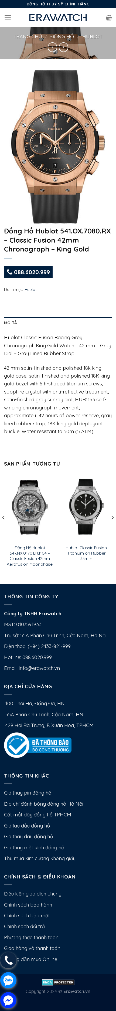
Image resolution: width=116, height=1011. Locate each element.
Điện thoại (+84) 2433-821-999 (37, 646)
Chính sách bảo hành (28, 905)
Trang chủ (27, 36)
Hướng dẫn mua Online (30, 959)
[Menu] (8, 17)
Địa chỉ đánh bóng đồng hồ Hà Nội (43, 804)
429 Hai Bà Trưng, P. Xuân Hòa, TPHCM (49, 725)
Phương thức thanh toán (31, 937)
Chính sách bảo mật (27, 915)
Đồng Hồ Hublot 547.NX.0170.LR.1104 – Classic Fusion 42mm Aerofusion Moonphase (30, 556)
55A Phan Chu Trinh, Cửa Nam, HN (43, 714)
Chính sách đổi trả (24, 926)
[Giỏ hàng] (109, 17)
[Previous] (3, 528)
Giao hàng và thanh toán (32, 948)
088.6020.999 (31, 272)
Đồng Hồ (62, 36)
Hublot (92, 36)
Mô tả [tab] (10, 322)
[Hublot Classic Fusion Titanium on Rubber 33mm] (86, 507)
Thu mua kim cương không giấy (40, 858)
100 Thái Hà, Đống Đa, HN (34, 703)
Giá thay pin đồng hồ (27, 793)
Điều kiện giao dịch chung (33, 894)
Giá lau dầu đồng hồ (27, 826)
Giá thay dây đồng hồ (28, 836)
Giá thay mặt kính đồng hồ (34, 847)
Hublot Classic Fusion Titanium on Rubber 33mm (86, 553)
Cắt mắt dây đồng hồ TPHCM (37, 815)
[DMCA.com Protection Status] (58, 982)
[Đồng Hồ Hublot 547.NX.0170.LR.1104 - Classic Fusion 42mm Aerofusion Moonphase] (29, 507)
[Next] (112, 528)
